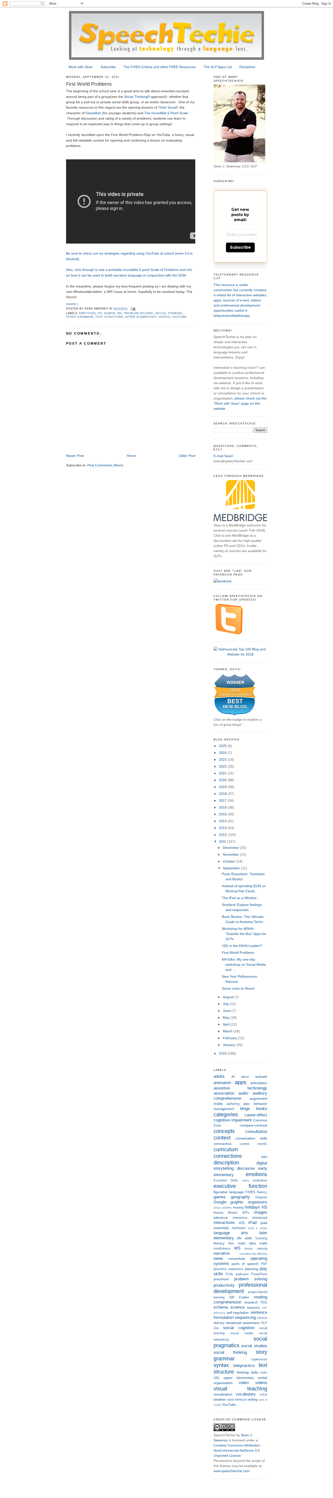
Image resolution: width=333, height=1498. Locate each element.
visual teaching (240, 1388)
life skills (244, 1238)
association (224, 1093)
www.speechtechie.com (232, 1471)
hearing (238, 1207)
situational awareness (243, 1323)
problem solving (138, 313)
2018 (223, 794)
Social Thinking (135, 97)
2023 (223, 759)
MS (120, 313)
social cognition (239, 1327)
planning (251, 1269)
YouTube (179, 316)
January (229, 1045)
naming (262, 1248)
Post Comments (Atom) (105, 465)
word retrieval (236, 1399)
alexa (245, 1076)
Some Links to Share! (238, 988)
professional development (240, 1288)
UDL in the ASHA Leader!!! (242, 946)
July (226, 1004)
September (232, 868)
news (218, 1258)
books (261, 1108)
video (244, 1382)
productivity (224, 1285)
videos (164, 316)
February (230, 1038)
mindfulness (222, 1248)
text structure (109, 316)
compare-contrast (253, 1125)
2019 (223, 787)
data (264, 1157)
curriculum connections (228, 1152)
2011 (223, 841)
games (220, 1197)
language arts (231, 1233)
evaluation (260, 1180)
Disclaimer (247, 67)
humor (110, 313)
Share (71, 304)
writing (252, 1399)
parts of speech (245, 1264)
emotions (87, 313)
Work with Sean (81, 67)
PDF (264, 1264)
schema (221, 1307)
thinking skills (247, 1372)
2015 (223, 814)
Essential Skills (226, 1180)
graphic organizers (248, 1202)
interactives (224, 1222)
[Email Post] (133, 308)
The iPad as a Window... (240, 898)
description (226, 1162)
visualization (223, 1394)
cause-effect (256, 1115)
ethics (245, 1180)
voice (263, 1394)
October (229, 861)
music (249, 1248)
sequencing (245, 1317)
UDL (217, 1378)
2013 (223, 828)
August (229, 997)
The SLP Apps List (218, 67)
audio (243, 1093)
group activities (223, 1207)
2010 (223, 1053)
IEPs (245, 1212)
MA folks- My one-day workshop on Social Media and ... (244, 964)
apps (240, 1082)
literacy (219, 1243)
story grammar (79, 316)
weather (220, 1399)
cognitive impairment (233, 1120)
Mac (231, 1243)
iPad (252, 1222)
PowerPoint (259, 1274)
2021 (223, 773)
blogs (245, 1108)
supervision (259, 1359)
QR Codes (239, 1297)
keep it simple (257, 1228)
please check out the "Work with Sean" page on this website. (240, 403)
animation (222, 1082)
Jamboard (238, 1228)
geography (240, 1197)
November (231, 854)
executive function (240, 1186)
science (237, 1307)
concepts (224, 1131)
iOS (242, 1223)
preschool (221, 1279)
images (260, 1212)
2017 (223, 800)
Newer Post (75, 456)
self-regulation (238, 1312)
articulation (258, 1083)
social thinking (169, 313)
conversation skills (251, 1138)
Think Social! (168, 107)
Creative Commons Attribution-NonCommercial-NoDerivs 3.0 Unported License (237, 1450)
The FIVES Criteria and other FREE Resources (159, 67)
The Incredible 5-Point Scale (166, 113)
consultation (256, 1131)
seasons (253, 1307)
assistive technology (240, 1088)
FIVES (250, 1192)
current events (253, 1144)
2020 (223, 780)
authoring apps (238, 1104)
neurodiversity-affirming (253, 1253)
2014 (223, 821)
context (222, 1138)
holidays (252, 1207)
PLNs (229, 1274)
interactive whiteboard (250, 1218)
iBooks (233, 1212)
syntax (221, 1365)
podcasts (242, 1274)
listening (261, 1238)
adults (219, 1076)
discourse (246, 1168)
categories (226, 1114)
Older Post (187, 456)
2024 (223, 753)
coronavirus (223, 1144)
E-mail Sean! (223, 456)
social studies (254, 1346)
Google (220, 1202)
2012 (223, 835)
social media (241, 1333)
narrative (222, 1253)
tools (263, 1372)
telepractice (244, 1365)
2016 (223, 807)
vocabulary (246, 1394)
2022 (223, 766)
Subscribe (108, 67)
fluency (262, 1192)
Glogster (261, 1197)
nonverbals (236, 1259)
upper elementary (140, 316)
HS (100, 313)
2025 (223, 746)
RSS (264, 1302)
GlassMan (93, 113)
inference (221, 1218)
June (227, 1011)
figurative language (229, 1192)
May (226, 1017)
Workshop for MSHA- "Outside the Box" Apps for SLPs (244, 934)
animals (261, 1076)
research (251, 1302)
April (227, 1024)
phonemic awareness (229, 1269)
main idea (247, 1243)
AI (233, 1076)
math (263, 1243)
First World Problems (238, 952)
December (231, 848)
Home (131, 456)
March (228, 1031)
